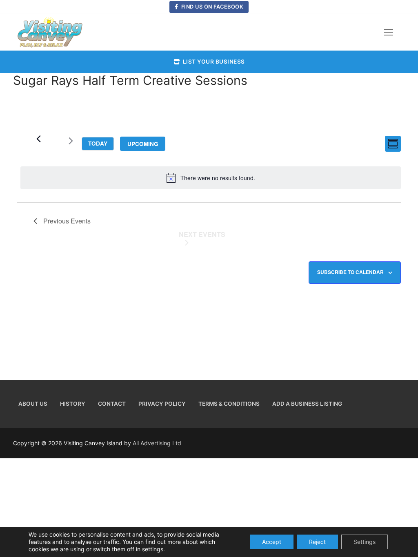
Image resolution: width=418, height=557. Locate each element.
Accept (271, 541)
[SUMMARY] (393, 144)
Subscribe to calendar (350, 272)
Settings (365, 541)
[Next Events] (71, 142)
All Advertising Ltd (157, 443)
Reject (317, 541)
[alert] (210, 177)
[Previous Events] (38, 139)
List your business (213, 61)
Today (97, 143)
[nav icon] (389, 32)
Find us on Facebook (211, 7)
